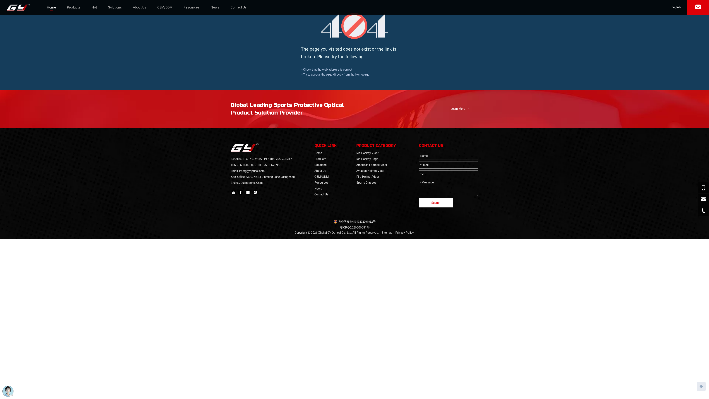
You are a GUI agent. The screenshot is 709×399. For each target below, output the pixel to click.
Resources (192, 7)
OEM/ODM (164, 7)
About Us (139, 7)
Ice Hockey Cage (367, 159)
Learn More (458, 108)
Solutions (115, 7)
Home (51, 7)
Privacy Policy (404, 232)
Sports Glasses (366, 182)
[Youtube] (233, 192)
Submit (435, 202)
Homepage (362, 74)
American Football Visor (371, 165)
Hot (94, 7)
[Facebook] (241, 192)
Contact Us (238, 7)
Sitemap (387, 232)
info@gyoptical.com (252, 171)
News (215, 7)
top (701, 386)
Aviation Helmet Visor (370, 171)
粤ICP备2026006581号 (354, 227)
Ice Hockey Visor (367, 153)
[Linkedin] (248, 192)
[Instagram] (255, 192)
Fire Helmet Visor (367, 176)
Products (74, 7)
